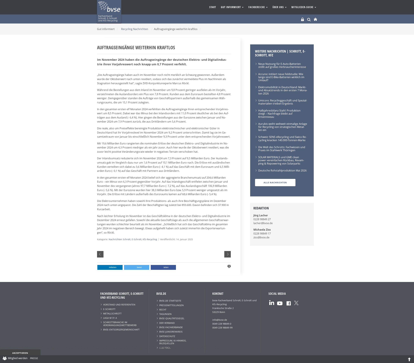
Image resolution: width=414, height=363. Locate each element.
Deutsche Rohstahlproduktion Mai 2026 (282, 170)
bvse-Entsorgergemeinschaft (121, 329)
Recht (162, 309)
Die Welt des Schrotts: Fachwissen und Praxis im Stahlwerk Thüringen (281, 148)
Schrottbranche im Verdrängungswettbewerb (119, 324)
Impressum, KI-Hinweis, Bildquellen (172, 342)
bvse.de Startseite (170, 300)
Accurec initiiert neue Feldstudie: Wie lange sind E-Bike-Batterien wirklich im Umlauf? (281, 77)
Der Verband (167, 322)
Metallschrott (112, 313)
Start (212, 7)
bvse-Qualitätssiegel (171, 318)
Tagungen (165, 314)
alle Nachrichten (275, 182)
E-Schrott (109, 309)
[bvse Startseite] (315, 19)
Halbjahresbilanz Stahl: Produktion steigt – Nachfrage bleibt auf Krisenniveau (279, 113)
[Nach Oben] (409, 359)
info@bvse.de (219, 319)
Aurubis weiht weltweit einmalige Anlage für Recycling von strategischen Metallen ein (282, 127)
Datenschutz (167, 336)
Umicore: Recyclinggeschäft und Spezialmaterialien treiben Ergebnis (282, 102)
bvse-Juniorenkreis (171, 331)
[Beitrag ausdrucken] (229, 266)
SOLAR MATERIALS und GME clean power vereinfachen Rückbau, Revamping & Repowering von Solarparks (281, 160)
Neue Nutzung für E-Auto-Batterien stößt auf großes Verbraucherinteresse (282, 65)
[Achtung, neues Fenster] (271, 302)
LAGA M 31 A (110, 317)
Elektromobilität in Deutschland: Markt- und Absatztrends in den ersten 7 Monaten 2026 (282, 90)
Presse (34, 359)
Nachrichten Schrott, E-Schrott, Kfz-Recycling (133, 239)
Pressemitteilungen (171, 305)
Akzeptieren (20, 352)
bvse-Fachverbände (171, 327)
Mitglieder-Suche (302, 7)
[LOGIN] (302, 19)
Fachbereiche (257, 7)
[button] (110, 267)
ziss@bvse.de (261, 237)
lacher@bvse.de (263, 223)
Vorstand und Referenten (119, 304)
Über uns (278, 7)
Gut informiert (231, 7)
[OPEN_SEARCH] (309, 19)
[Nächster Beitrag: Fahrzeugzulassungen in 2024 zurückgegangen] (227, 254)
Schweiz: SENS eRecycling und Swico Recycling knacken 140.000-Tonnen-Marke (282, 138)
